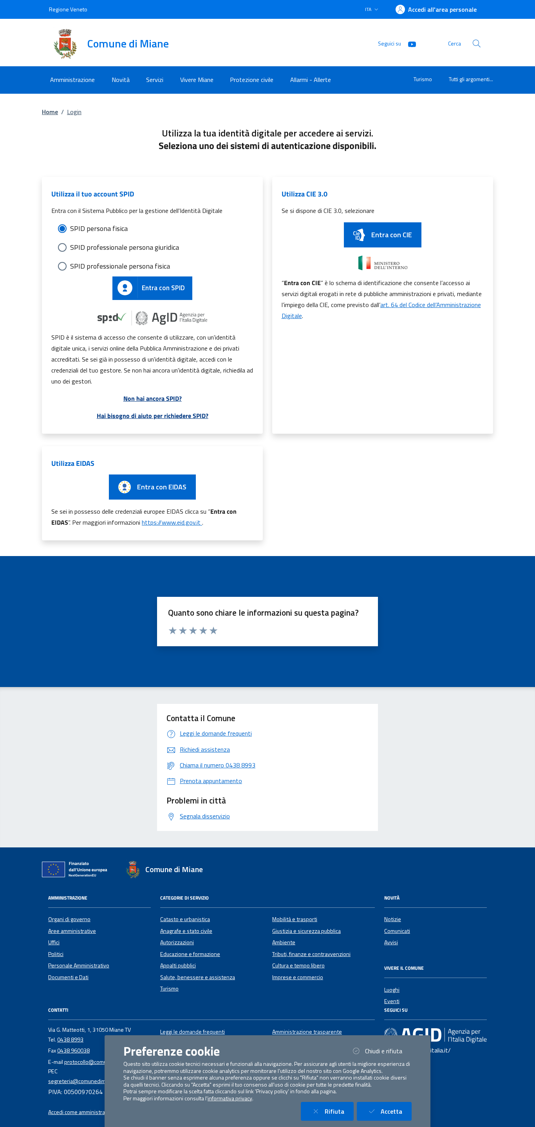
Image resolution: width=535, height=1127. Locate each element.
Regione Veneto (68, 9)
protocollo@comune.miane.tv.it (101, 1062)
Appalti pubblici (178, 965)
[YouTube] (409, 43)
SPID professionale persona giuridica (124, 247)
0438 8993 (70, 1039)
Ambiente (283, 942)
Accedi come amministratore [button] (81, 1112)
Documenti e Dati (68, 977)
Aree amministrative (72, 931)
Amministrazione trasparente (307, 1031)
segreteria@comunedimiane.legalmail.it (95, 1081)
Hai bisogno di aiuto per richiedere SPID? (152, 415)
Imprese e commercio (297, 977)
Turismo (423, 79)
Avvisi (391, 942)
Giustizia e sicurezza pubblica (306, 931)
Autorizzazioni (177, 942)
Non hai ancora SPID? (152, 398)
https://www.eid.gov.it (172, 522)
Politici (55, 954)
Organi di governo (69, 919)
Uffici (54, 942)
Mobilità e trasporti (294, 919)
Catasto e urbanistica (185, 919)
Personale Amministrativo (78, 965)
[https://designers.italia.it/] (435, 1035)
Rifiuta (339, 1111)
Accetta (396, 1111)
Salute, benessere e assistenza (197, 977)
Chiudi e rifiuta (388, 1051)
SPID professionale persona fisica (120, 266)
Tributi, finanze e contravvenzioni (311, 954)
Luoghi (391, 989)
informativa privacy (230, 1098)
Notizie (392, 919)
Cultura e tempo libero (298, 965)
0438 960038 (73, 1050)
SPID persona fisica (99, 228)
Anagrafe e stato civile (186, 931)
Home (50, 111)
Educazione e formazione (190, 954)
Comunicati (397, 931)
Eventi (391, 1001)
